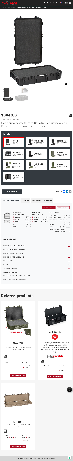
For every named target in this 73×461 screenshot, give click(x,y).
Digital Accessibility (45, 458)
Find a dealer (12, 191)
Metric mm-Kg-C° (63, 208)
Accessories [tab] (36, 201)
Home (4, 8)
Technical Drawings (10, 268)
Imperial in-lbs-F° (48, 208)
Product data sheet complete (14, 249)
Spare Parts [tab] (48, 201)
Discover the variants (18, 375)
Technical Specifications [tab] (11, 201)
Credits (53, 458)
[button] (66, 3)
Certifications (8, 261)
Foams (5, 264)
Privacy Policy (36, 458)
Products (11, 8)
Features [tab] (26, 201)
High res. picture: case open (13, 253)
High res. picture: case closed (13, 257)
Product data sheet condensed (14, 246)
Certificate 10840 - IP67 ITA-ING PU (14, 279)
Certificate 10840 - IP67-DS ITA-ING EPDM (16, 275)
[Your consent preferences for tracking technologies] (69, 457)
